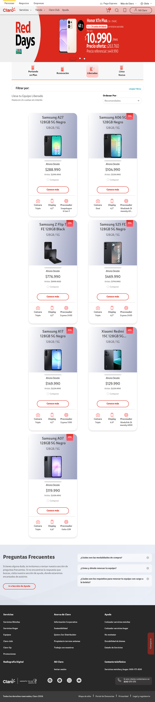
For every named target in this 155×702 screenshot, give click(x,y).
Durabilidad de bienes (115, 641)
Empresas (39, 3)
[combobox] (122, 101)
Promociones (9, 654)
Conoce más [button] (53, 190)
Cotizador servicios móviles (117, 622)
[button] (107, 10)
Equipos (7, 635)
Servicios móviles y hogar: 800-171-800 (123, 670)
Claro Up (7, 648)
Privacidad (123, 696)
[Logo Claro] (9, 9)
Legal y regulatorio (141, 696)
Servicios (24, 10)
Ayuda (65, 10)
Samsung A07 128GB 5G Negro (53, 441)
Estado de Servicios (114, 648)
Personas (9, 3)
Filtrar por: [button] (22, 88)
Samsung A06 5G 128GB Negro (112, 120)
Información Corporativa (65, 622)
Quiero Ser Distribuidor (65, 635)
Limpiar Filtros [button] (135, 89)
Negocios (24, 3)
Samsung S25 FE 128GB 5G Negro (113, 227)
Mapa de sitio (84, 696)
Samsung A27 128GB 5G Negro (53, 120)
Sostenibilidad (61, 629)
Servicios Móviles (11, 622)
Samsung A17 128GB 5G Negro (53, 334)
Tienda (38, 10)
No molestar (110, 635)
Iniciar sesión (60, 670)
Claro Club (54, 10)
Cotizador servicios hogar (116, 629)
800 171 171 (130, 682)
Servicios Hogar (10, 629)
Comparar (54, 180)
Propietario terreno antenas (67, 641)
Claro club (8, 641)
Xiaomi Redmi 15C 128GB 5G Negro (113, 334)
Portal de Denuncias (105, 696)
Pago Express (110, 3)
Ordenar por (109, 96)
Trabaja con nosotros (64, 648)
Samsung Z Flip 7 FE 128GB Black (52, 227)
